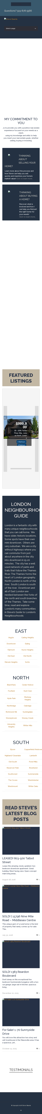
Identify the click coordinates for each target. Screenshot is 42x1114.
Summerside (33, 774)
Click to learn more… (27, 217)
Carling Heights (27, 638)
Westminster (33, 780)
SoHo (27, 662)
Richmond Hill (11, 712)
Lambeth (33, 756)
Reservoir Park (13, 768)
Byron (12, 749)
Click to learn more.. (24, 179)
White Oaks (33, 786)
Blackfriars (11, 685)
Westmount (13, 786)
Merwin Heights (11, 662)
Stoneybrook (11, 718)
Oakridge (27, 706)
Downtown (11, 644)
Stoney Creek (27, 718)
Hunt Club (28, 691)
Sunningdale (28, 712)
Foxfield (11, 691)
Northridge (11, 706)
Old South (13, 762)
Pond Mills (33, 762)
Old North (27, 656)
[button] (5, 439)
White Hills (27, 725)
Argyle (11, 638)
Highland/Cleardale (13, 756)
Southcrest (12, 774)
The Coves (12, 780)
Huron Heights (27, 650)
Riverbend (33, 768)
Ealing (27, 644)
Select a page (16, 4)
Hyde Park (11, 698)
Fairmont (11, 650)
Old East (11, 656)
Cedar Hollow (27, 685)
